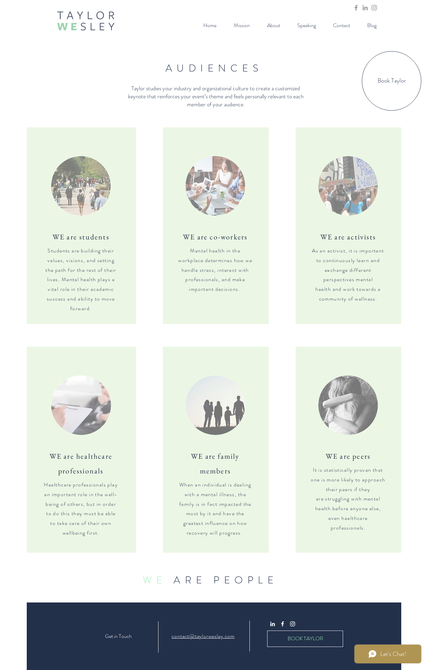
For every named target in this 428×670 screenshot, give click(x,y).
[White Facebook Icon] (282, 624)
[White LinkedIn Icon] (272, 624)
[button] (273, 25)
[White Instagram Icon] (292, 624)
